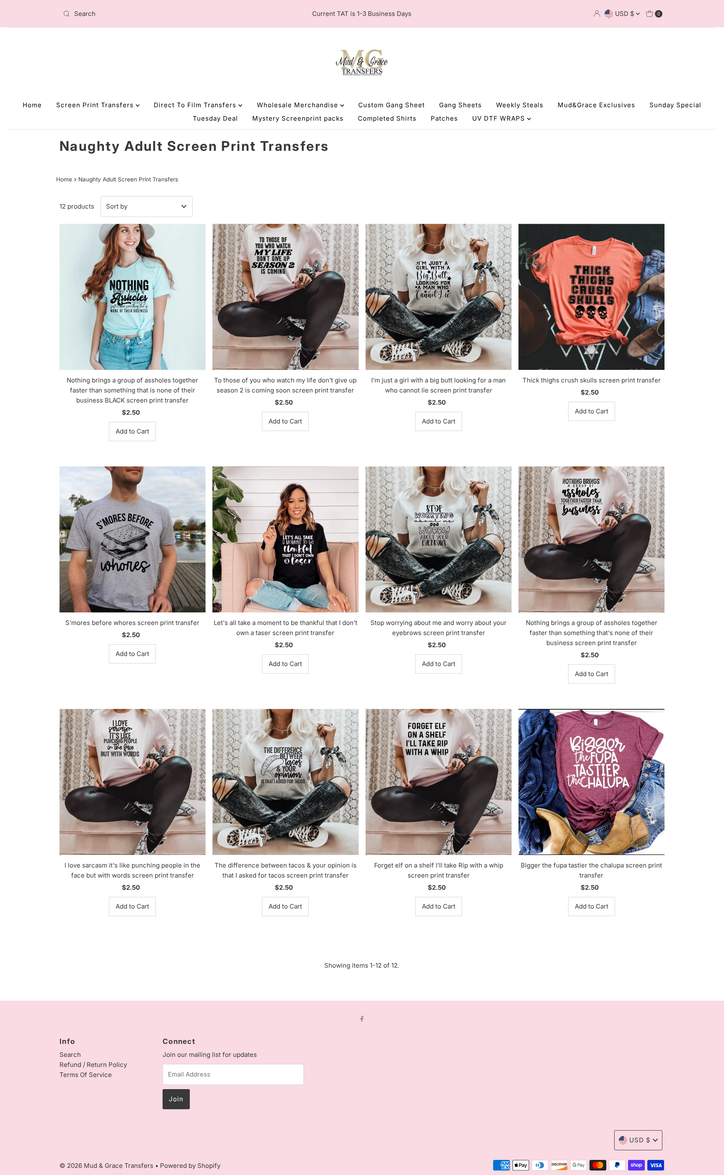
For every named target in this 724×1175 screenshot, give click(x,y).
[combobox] (158, 13)
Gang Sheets (460, 105)
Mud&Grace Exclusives (596, 105)
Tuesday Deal (215, 118)
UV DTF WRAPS (499, 118)
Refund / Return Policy (93, 1065)
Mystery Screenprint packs (298, 118)
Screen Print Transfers (96, 105)
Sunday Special (675, 105)
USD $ (625, 14)
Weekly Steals (519, 105)
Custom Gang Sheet (391, 105)
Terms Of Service (85, 1075)
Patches (444, 118)
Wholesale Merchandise (298, 105)
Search (70, 1055)
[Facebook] (362, 1018)
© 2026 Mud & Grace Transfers (107, 1166)
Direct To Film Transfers (196, 105)
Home (32, 105)
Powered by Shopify (190, 1166)
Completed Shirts (387, 118)
